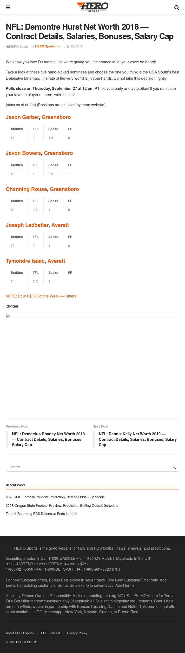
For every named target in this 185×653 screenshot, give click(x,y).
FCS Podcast (50, 633)
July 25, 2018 (73, 46)
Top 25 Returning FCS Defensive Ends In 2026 (41, 513)
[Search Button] (176, 7)
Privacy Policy (77, 633)
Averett (60, 225)
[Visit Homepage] (92, 7)
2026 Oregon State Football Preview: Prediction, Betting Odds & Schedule (62, 505)
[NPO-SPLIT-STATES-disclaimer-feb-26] (92, 361)
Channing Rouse (26, 189)
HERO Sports (45, 46)
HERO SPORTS (26, 642)
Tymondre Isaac (25, 260)
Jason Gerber (22, 117)
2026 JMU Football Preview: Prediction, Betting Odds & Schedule (55, 497)
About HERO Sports (20, 633)
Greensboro (56, 117)
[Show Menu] (8, 7)
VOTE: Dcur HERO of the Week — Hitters (41, 296)
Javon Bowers (23, 153)
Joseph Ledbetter (27, 225)
